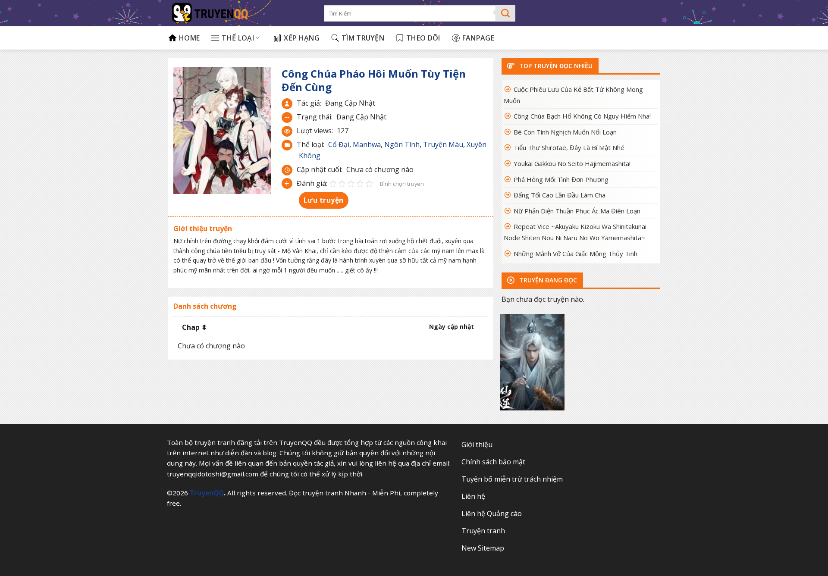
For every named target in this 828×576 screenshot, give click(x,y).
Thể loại (238, 38)
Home (189, 38)
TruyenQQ (207, 492)
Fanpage (478, 38)
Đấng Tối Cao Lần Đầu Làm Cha (559, 195)
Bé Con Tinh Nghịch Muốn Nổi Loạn (565, 132)
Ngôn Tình (402, 144)
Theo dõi (423, 38)
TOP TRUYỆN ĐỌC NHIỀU (555, 66)
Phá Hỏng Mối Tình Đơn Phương (561, 179)
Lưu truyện (324, 200)
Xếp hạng (302, 38)
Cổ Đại (338, 144)
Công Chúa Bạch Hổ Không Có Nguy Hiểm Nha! (582, 116)
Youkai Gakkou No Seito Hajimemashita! (572, 163)
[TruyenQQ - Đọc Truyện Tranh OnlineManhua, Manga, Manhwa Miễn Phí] (239, 13)
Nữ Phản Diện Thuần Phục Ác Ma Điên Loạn (577, 211)
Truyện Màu (443, 144)
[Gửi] (505, 13)
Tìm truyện (363, 38)
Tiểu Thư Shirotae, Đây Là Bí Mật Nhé (569, 147)
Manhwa (367, 144)
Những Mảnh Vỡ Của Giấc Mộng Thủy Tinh (575, 253)
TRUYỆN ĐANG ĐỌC (547, 280)
